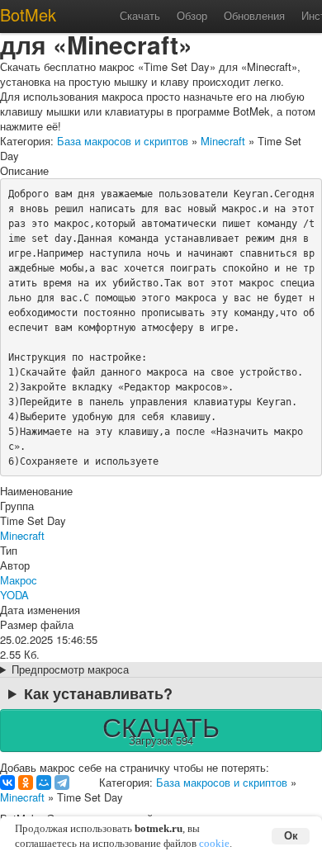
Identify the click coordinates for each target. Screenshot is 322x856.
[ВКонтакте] (7, 782)
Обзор (192, 15)
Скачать (140, 15)
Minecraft (223, 141)
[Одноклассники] (25, 782)
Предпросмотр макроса (70, 669)
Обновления (254, 15)
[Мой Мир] (43, 782)
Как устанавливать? (98, 693)
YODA (14, 595)
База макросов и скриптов (122, 141)
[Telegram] (61, 782)
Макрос (18, 580)
